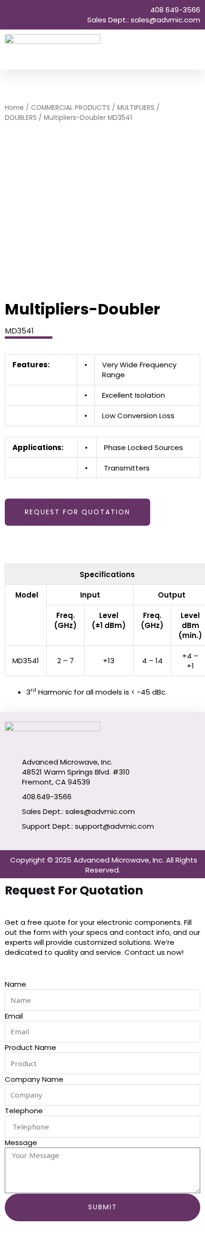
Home (14, 107)
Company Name (34, 1079)
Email (14, 1016)
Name (15, 984)
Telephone (24, 1111)
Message (21, 1143)
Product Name (30, 1047)
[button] (193, 50)
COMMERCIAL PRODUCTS (70, 107)
